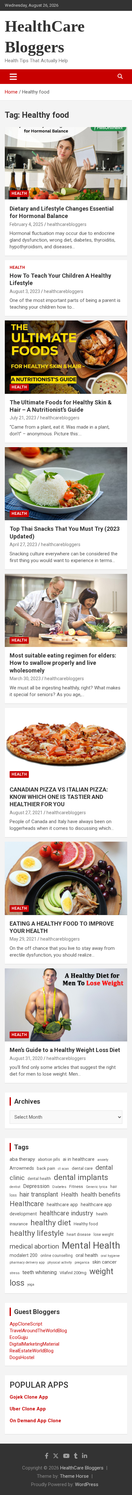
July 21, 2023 (23, 417)
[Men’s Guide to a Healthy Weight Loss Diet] (66, 1005)
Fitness (76, 1186)
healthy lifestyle (37, 1233)
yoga (30, 1284)
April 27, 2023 (23, 544)
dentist (15, 1187)
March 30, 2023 (25, 678)
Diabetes (59, 1187)
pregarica (82, 1262)
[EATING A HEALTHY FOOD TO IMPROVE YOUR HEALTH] (66, 878)
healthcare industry (66, 1213)
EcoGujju (19, 1337)
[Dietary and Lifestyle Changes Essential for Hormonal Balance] (66, 163)
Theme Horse (74, 1476)
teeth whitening (39, 1272)
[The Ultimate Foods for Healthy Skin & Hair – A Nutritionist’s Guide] (66, 357)
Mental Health (91, 1245)
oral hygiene (110, 1256)
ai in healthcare (79, 1159)
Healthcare (27, 1204)
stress (15, 1273)
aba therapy (22, 1159)
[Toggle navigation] (13, 76)
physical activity (59, 1262)
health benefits (100, 1194)
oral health (87, 1255)
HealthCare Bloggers (81, 1468)
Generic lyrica (96, 1187)
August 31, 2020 (26, 1058)
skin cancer (104, 1262)
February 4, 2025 (26, 224)
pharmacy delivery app (27, 1262)
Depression (36, 1186)
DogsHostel (22, 1357)
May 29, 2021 (23, 939)
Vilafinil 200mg (73, 1272)
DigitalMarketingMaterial (34, 1344)
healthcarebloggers (67, 224)
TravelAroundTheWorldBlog (38, 1330)
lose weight (104, 1234)
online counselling (56, 1255)
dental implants (81, 1177)
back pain (46, 1168)
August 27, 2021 (26, 812)
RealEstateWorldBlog (32, 1351)
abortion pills (49, 1159)
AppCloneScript (26, 1324)
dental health (39, 1178)
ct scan (63, 1169)
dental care (82, 1168)
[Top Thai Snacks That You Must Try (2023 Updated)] (66, 484)
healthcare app (62, 1204)
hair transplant (39, 1194)
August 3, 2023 (25, 291)
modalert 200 (23, 1255)
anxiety (102, 1160)
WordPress (86, 1484)
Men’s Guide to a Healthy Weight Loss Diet (65, 1050)
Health (19, 193)
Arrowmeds (22, 1168)
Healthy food (86, 1223)
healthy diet (50, 1222)
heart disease (79, 1234)
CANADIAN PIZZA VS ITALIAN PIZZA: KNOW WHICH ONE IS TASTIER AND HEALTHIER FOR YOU (59, 797)
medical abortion (34, 1246)
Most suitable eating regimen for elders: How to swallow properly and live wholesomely (63, 663)
